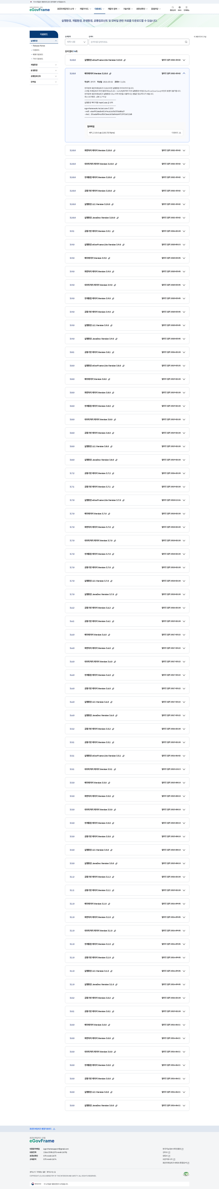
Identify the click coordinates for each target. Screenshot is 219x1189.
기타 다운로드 (38, 58)
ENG (179, 10)
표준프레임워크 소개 (65, 8)
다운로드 (98, 8)
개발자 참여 (112, 8)
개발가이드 (84, 8)
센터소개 (32, 1172)
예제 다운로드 (38, 54)
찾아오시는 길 (51, 1172)
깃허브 (165, 1152)
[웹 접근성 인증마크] (186, 1174)
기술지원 (126, 8)
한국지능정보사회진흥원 (172, 1149)
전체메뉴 (186, 10)
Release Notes (39, 45)
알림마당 (154, 8)
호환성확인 (140, 8)
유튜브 (165, 1155)
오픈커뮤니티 (168, 1159)
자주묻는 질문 (41, 1172)
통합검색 (173, 10)
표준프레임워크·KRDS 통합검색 (175, 1162)
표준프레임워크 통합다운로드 (41, 1128)
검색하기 (186, 42)
